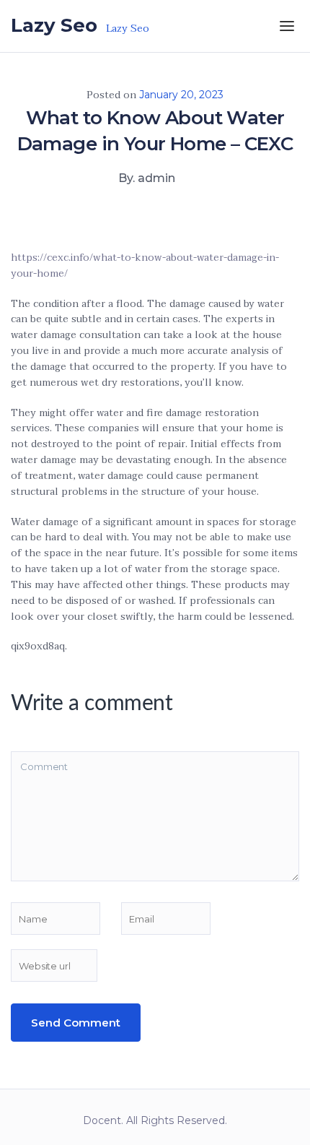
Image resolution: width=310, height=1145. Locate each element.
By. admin (146, 178)
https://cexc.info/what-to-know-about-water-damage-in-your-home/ (145, 265)
